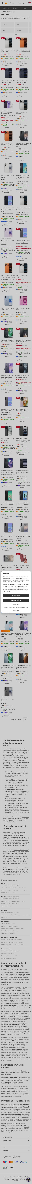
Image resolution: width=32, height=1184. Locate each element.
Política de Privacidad (22, 607)
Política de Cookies (9, 607)
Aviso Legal (16, 610)
